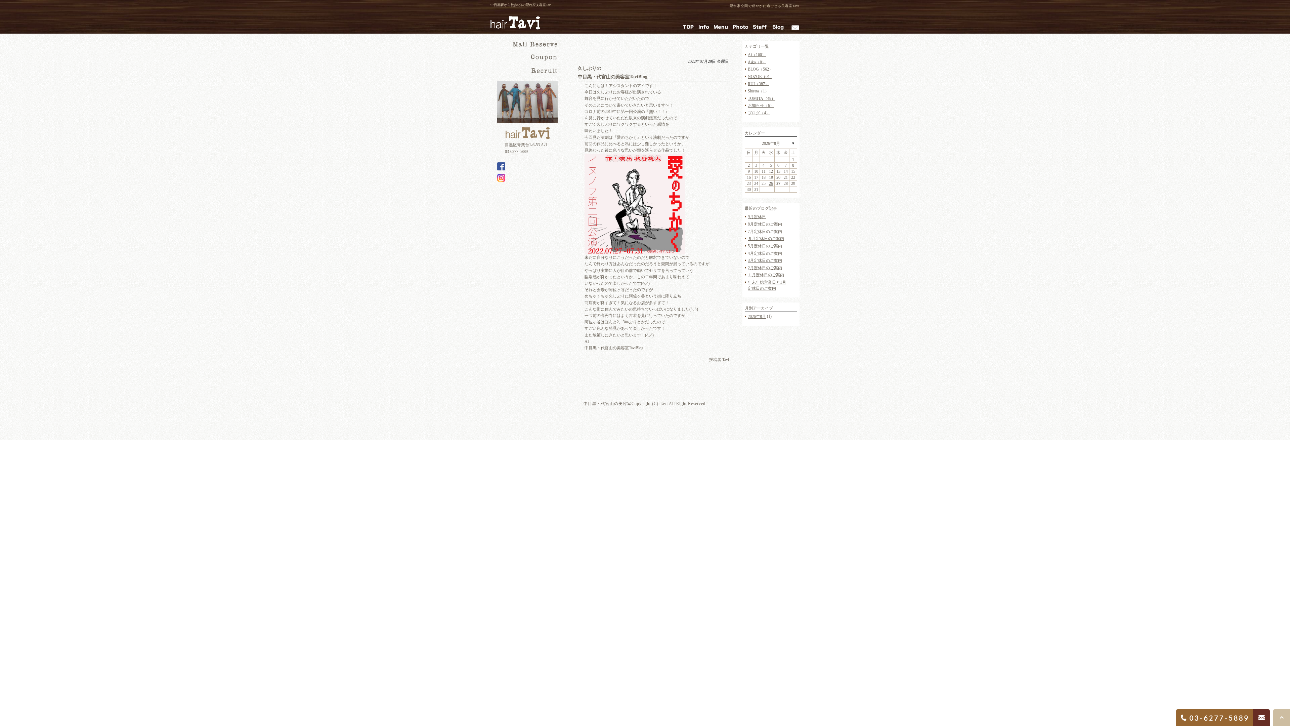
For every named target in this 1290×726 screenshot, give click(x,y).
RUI (758, 83)
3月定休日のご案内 (765, 260)
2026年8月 (771, 143)
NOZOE (760, 76)
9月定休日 (757, 216)
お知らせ (761, 105)
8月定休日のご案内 (765, 224)
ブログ (759, 113)
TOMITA (761, 98)
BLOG (760, 69)
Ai (757, 54)
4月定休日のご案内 (765, 253)
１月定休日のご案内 (766, 275)
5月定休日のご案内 (765, 246)
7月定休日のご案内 (765, 231)
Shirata (758, 91)
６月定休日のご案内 (766, 238)
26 (771, 183)
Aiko (757, 61)
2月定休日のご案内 (765, 268)
